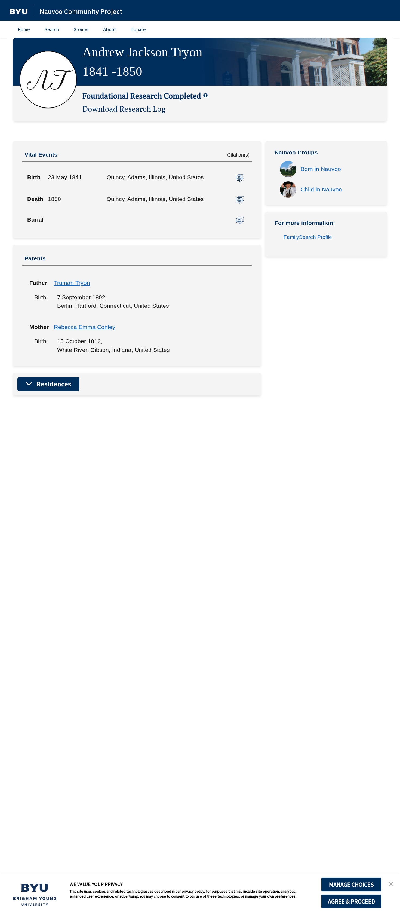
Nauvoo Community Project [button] (81, 11)
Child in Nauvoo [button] (321, 189)
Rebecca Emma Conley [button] (84, 327)
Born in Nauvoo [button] (321, 169)
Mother (37, 327)
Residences (53, 384)
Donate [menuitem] (138, 29)
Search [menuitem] (52, 29)
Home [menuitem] (24, 29)
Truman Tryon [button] (72, 283)
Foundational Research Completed (141, 95)
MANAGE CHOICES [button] (351, 884)
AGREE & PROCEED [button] (351, 901)
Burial (35, 219)
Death (35, 199)
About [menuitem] (109, 29)
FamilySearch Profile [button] (308, 237)
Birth (34, 177)
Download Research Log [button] (124, 108)
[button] (18, 11)
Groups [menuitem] (80, 29)
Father (37, 283)
